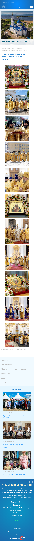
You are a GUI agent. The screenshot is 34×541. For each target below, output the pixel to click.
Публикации (6, 365)
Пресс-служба (10, 48)
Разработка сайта (14, 538)
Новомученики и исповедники (13, 369)
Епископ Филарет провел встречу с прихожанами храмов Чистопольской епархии (14, 445)
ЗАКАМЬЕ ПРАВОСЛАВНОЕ (15, 42)
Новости (4, 360)
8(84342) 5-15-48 (17, 515)
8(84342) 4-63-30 (17, 513)
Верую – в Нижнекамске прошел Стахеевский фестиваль (17, 416)
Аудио (3, 378)
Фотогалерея (19, 48)
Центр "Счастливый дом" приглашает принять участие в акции (14, 475)
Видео (3, 382)
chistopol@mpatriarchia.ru (17, 510)
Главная (3, 48)
